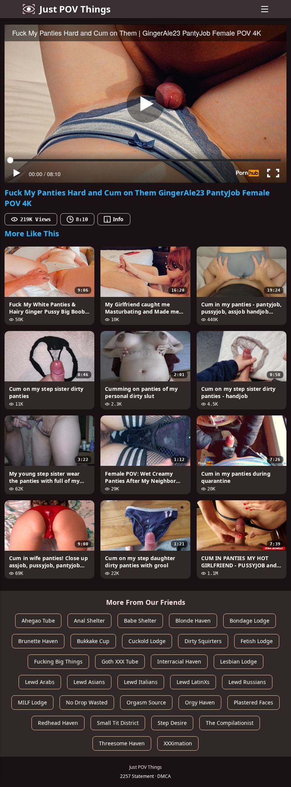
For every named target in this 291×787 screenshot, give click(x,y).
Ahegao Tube (38, 620)
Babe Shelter (140, 620)
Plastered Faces (253, 702)
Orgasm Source (146, 702)
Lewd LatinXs (193, 682)
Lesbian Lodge (238, 661)
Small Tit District (118, 722)
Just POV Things (75, 9)
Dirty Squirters (203, 641)
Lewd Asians (89, 682)
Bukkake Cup (93, 641)
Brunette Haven (38, 641)
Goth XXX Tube (120, 661)
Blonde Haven (193, 620)
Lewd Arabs (40, 682)
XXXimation (178, 743)
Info (118, 219)
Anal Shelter (89, 620)
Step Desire (172, 722)
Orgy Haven (200, 702)
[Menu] (264, 9)
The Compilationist (229, 722)
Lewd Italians (141, 682)
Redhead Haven (58, 722)
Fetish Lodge (257, 641)
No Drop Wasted (87, 702)
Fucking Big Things (58, 661)
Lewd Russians (247, 682)
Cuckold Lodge (147, 641)
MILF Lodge (32, 702)
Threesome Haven (122, 743)
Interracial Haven (179, 661)
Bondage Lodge (249, 620)
